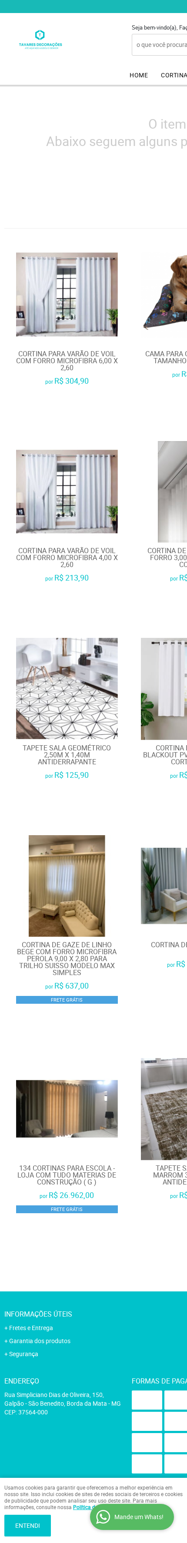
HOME (139, 75)
